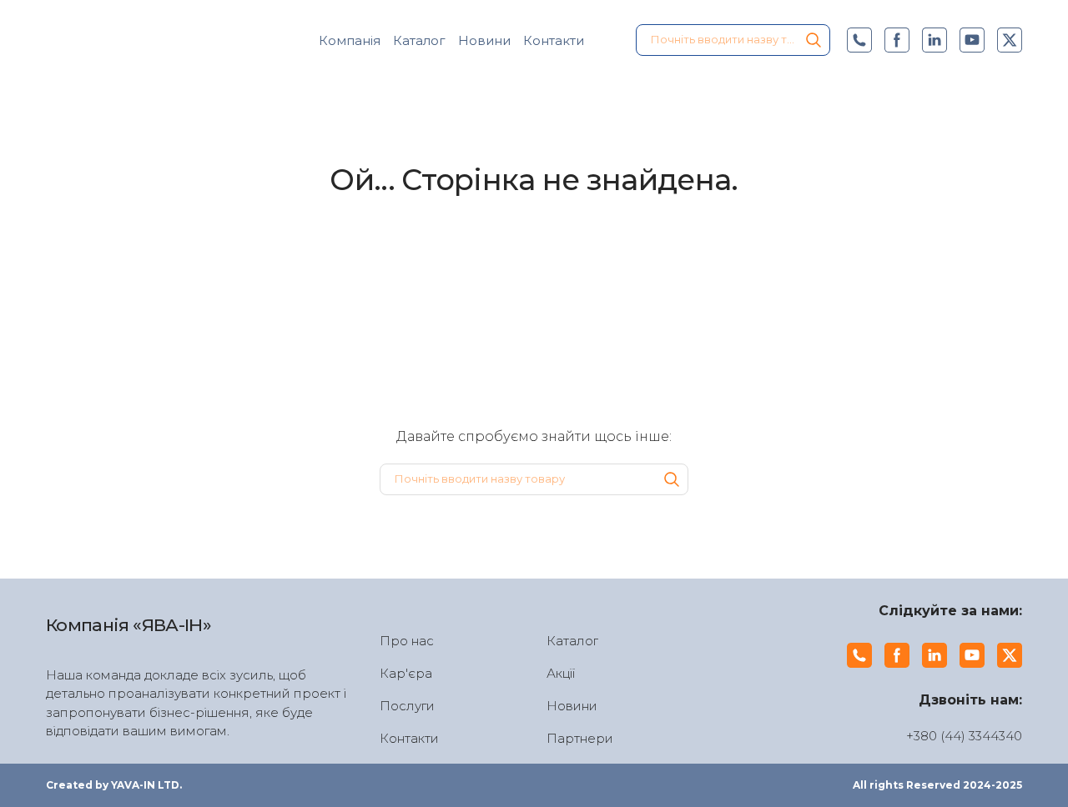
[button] (814, 40)
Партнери (580, 738)
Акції (561, 673)
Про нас (407, 641)
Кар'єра (406, 673)
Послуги (407, 706)
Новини (484, 40)
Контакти (553, 40)
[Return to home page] (138, 40)
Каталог (419, 40)
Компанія (349, 40)
